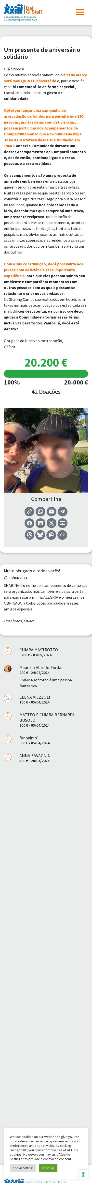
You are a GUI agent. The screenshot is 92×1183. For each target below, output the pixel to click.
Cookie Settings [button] (23, 1168)
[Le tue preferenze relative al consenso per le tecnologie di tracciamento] (83, 1174)
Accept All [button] (48, 1168)
